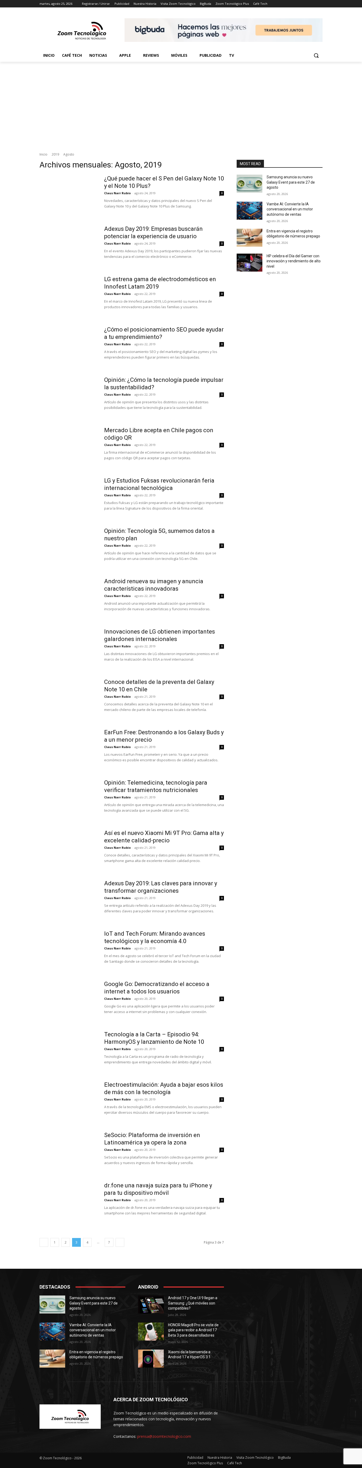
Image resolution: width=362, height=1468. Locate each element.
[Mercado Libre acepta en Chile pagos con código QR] (68, 446)
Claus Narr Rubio (117, 193)
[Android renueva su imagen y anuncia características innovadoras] (68, 597)
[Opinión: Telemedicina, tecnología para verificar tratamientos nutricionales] (68, 799)
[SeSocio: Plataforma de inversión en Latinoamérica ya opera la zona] (68, 1151)
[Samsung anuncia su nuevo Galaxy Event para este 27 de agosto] (249, 184)
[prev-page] (43, 1242)
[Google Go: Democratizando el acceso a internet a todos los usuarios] (68, 1000)
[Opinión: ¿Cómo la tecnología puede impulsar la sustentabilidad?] (68, 396)
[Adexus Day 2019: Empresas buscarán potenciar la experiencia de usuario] (68, 245)
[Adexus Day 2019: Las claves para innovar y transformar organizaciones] (68, 899)
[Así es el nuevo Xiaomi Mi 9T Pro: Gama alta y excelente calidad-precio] (68, 849)
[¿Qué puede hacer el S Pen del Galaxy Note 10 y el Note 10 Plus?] (68, 195)
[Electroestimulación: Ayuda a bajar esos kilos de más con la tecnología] (68, 1101)
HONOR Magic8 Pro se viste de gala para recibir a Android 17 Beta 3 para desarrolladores (193, 1330)
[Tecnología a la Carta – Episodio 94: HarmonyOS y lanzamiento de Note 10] (68, 1051)
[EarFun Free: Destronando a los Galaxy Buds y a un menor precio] (68, 748)
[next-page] (120, 1242)
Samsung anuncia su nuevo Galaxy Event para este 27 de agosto (291, 182)
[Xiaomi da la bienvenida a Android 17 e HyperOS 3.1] (151, 1359)
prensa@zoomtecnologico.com (164, 1436)
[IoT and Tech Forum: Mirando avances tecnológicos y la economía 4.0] (68, 950)
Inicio (43, 154)
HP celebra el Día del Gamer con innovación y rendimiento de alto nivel (294, 261)
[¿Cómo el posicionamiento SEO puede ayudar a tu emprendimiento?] (68, 346)
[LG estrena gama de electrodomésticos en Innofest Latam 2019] (68, 295)
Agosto (68, 154)
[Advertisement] (181, 101)
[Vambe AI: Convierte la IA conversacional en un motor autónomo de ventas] (249, 211)
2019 (55, 154)
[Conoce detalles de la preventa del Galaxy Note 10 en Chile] (68, 698)
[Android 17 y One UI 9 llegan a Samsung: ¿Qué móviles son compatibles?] (151, 1304)
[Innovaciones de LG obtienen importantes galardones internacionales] (68, 648)
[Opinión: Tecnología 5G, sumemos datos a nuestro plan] (68, 547)
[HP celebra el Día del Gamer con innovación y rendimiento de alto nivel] (249, 263)
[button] (316, 55)
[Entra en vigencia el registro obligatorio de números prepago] (249, 238)
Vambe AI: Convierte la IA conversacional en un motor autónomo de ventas (290, 209)
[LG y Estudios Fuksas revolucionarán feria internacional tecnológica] (68, 497)
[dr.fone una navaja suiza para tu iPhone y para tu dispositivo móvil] (68, 1202)
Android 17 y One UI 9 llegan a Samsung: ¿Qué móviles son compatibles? (192, 1303)
